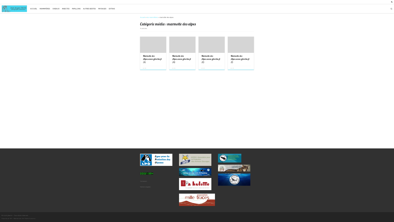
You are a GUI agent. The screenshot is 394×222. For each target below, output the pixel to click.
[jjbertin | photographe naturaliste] (14, 8)
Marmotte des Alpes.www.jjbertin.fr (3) (181, 59)
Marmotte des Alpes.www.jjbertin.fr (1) (240, 59)
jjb (145, 68)
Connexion (143, 181)
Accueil (142, 17)
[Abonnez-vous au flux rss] (391, 2)
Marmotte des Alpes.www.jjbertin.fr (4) (152, 59)
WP (11, 218)
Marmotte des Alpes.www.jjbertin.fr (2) (210, 59)
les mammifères (152, 17)
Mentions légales (145, 187)
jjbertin (9, 215)
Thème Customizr (30, 218)
